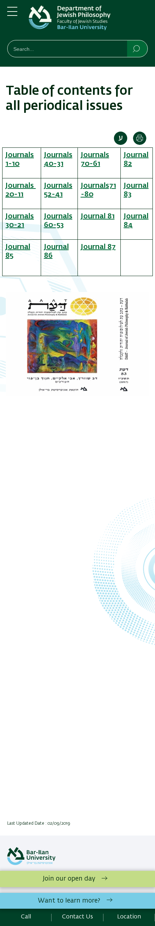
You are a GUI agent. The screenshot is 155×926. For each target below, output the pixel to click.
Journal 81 (98, 216)
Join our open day (69, 879)
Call (26, 917)
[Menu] (12, 14)
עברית (120, 138)
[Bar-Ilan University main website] (31, 863)
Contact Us (77, 917)
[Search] (136, 48)
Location (129, 917)
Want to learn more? (69, 901)
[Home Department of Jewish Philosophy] (88, 21)
